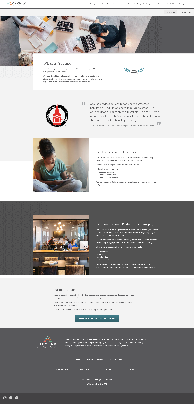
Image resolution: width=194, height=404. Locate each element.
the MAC (103, 384)
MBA (129, 4)
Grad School (106, 4)
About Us (161, 4)
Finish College (91, 4)
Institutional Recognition (179, 4)
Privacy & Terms (115, 359)
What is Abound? (170, 12)
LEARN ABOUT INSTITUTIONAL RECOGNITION (97, 318)
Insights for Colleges (144, 4)
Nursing (119, 4)
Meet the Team (186, 12)
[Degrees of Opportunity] (17, 4)
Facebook (10, 397)
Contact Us (76, 359)
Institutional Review (95, 359)
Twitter (16, 397)
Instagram (5, 397)
